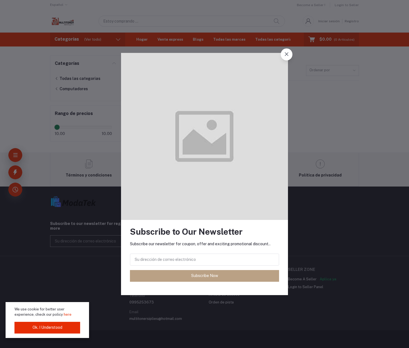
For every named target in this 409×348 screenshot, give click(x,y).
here (68, 314)
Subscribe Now (204, 275)
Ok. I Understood (47, 327)
